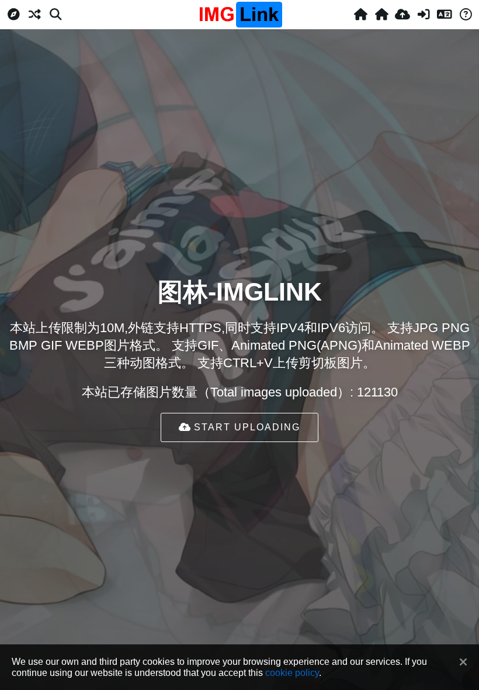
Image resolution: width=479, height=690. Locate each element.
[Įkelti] (402, 14)
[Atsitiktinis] (34, 14)
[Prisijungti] (423, 14)
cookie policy (292, 672)
